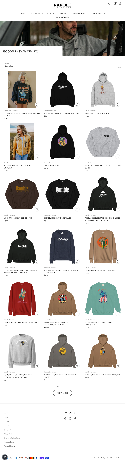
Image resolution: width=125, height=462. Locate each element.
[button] (5, 457)
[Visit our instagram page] (70, 418)
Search (6, 418)
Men (49, 13)
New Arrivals (62, 17)
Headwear (35, 13)
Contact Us (7, 430)
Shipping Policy (9, 442)
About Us (7, 422)
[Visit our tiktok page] (75, 418)
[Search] (109, 3)
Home (23, 13)
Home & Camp (96, 13)
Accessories (79, 13)
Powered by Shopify (99, 458)
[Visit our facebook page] (65, 418)
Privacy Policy (8, 434)
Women (62, 13)
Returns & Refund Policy (12, 438)
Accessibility (8, 426)
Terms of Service (9, 446)
